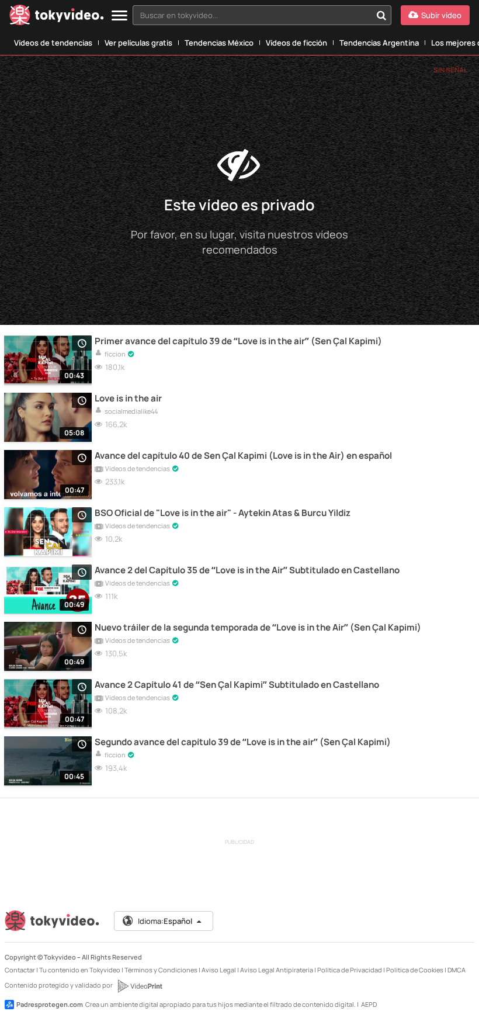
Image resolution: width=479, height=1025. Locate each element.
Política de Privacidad (349, 969)
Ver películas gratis (138, 42)
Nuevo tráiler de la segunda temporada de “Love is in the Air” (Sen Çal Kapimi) (258, 627)
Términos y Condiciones (160, 969)
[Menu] (119, 16)
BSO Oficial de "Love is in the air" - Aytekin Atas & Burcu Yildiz (222, 513)
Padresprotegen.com (49, 1004)
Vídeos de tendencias (53, 42)
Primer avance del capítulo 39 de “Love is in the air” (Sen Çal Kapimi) (238, 341)
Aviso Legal (219, 969)
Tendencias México (219, 42)
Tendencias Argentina (379, 42)
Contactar (20, 969)
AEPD (369, 1004)
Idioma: (165, 921)
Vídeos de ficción (296, 42)
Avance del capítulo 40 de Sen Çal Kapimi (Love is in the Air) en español (243, 456)
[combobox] (262, 15)
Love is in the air (128, 398)
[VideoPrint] (139, 985)
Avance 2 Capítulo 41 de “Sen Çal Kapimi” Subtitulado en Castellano (237, 685)
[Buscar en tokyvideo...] (381, 15)
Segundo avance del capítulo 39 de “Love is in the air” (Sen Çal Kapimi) (243, 742)
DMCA (456, 969)
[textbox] (252, 15)
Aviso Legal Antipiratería (276, 969)
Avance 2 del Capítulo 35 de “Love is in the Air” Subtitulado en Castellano (247, 570)
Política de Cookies (414, 969)
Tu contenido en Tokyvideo (79, 969)
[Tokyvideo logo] (56, 17)
